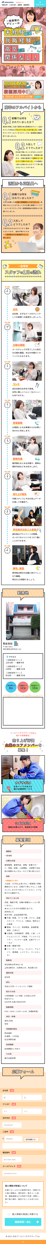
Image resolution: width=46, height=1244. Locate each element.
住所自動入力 (31, 1139)
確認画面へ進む (23, 1222)
